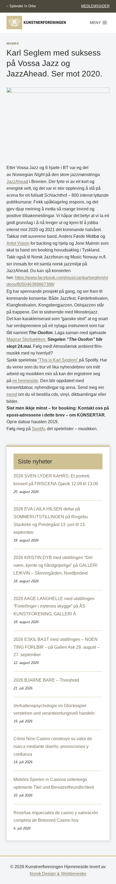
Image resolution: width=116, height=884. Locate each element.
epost (11, 394)
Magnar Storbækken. (26, 339)
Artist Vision (17, 243)
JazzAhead (17, 181)
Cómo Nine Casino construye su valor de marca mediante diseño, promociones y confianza (52, 746)
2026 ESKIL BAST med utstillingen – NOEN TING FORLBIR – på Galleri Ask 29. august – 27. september (56, 647)
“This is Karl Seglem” (58, 360)
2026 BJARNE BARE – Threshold (46, 680)
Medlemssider (95, 6)
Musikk (12, 43)
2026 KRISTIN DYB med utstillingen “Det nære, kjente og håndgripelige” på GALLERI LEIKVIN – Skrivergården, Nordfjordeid (55, 565)
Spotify (38, 428)
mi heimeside (25, 380)
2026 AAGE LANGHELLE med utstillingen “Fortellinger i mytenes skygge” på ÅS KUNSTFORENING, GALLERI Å (53, 606)
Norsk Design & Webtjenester (58, 873)
